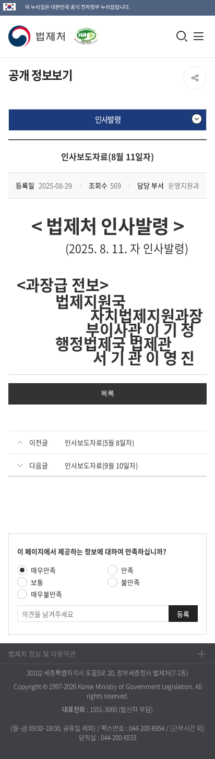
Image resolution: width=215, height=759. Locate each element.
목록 (107, 393)
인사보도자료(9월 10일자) (101, 465)
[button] (37, 36)
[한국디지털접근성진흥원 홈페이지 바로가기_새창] (82, 33)
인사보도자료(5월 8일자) (99, 442)
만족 (127, 570)
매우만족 (43, 570)
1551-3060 (103, 709)
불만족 (130, 582)
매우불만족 (46, 594)
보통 (37, 582)
